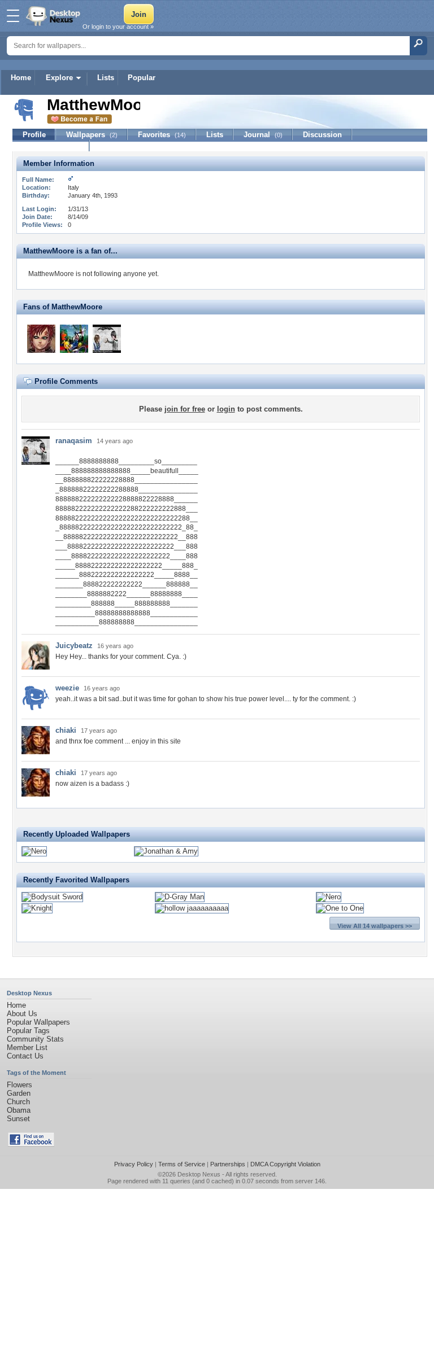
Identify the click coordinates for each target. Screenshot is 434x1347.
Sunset (18, 1118)
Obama (19, 1110)
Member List (27, 1047)
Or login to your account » (118, 26)
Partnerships (227, 1164)
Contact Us (25, 1056)
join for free (184, 409)
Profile (34, 134)
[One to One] (340, 908)
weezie (67, 688)
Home (21, 77)
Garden (19, 1093)
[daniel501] (74, 338)
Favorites (162, 134)
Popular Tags (28, 1030)
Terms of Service (181, 1164)
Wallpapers (92, 134)
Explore (59, 77)
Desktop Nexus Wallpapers (54, 16)
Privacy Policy (133, 1164)
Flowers (19, 1085)
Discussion (322, 134)
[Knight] (37, 908)
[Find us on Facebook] (31, 1144)
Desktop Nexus (198, 1174)
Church (18, 1101)
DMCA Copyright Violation (285, 1164)
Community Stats (35, 1039)
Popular (141, 77)
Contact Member (51, 146)
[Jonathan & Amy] (166, 851)
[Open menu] (13, 16)
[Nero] (34, 851)
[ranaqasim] (107, 338)
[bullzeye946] (41, 338)
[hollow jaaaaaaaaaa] (192, 908)
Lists (105, 77)
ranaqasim (73, 440)
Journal (263, 134)
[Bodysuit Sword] (52, 897)
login (226, 409)
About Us (22, 1013)
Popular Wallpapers (38, 1022)
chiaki (65, 730)
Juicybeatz (74, 645)
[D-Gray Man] (180, 897)
